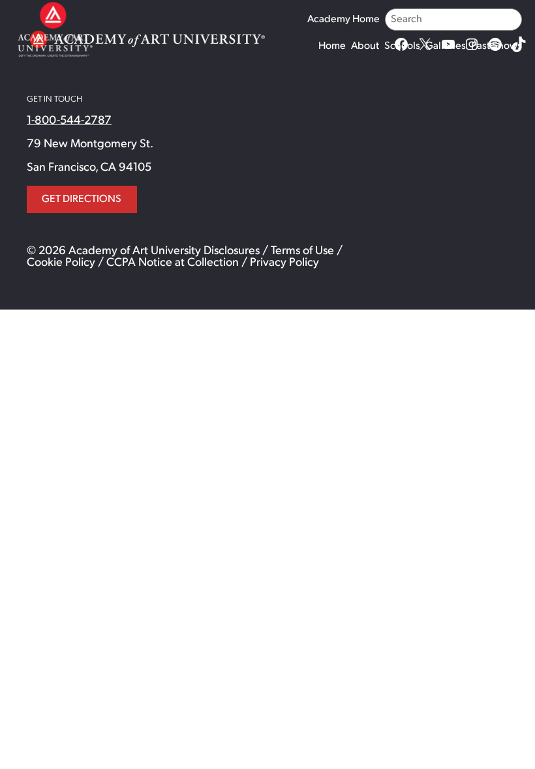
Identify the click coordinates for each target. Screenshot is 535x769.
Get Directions (81, 199)
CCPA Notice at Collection (172, 263)
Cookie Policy (61, 263)
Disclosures (232, 251)
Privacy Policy (284, 263)
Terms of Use (302, 251)
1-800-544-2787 (69, 121)
